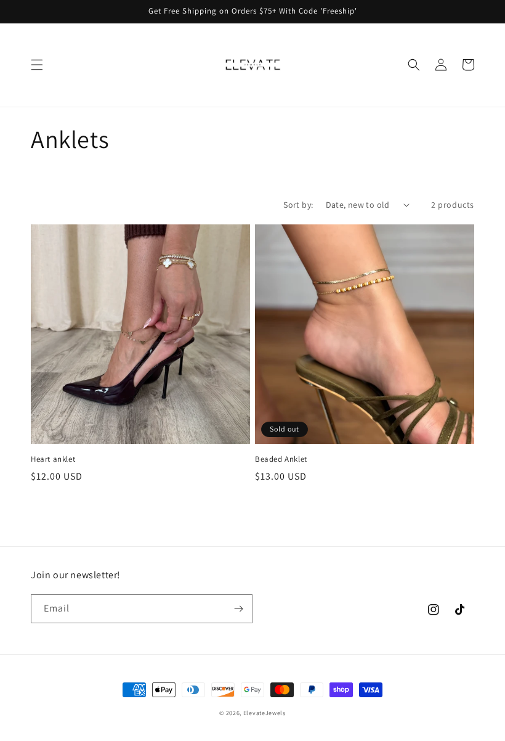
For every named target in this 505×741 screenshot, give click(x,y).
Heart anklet (53, 459)
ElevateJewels (264, 713)
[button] (36, 64)
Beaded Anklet (281, 459)
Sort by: (298, 204)
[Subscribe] (238, 608)
